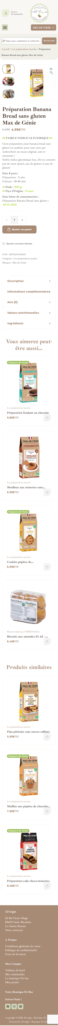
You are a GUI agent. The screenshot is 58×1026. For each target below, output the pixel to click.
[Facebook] (8, 1006)
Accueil (5, 49)
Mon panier (12, 982)
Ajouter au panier (22, 229)
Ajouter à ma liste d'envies (19, 244)
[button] (5, 27)
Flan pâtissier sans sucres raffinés (28, 732)
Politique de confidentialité (21, 950)
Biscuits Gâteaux (15, 631)
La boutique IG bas (17, 978)
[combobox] (21, 40)
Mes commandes (15, 974)
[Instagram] (14, 1006)
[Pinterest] (20, 1006)
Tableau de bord (15, 970)
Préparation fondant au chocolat (28, 413)
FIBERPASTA (31, 631)
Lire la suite (47, 418)
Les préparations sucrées (24, 49)
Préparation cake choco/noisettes (28, 881)
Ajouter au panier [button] (47, 492)
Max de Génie (19, 262)
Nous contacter (14, 930)
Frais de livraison (15, 954)
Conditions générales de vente (22, 946)
